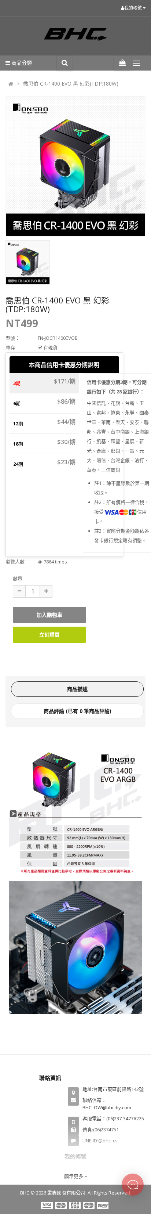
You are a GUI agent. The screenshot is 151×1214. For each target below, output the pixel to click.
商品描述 (77, 688)
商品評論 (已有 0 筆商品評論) (77, 710)
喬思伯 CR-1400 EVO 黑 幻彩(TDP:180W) (70, 83)
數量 (17, 578)
